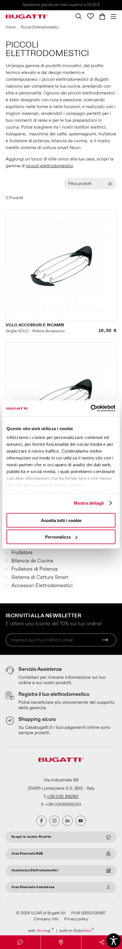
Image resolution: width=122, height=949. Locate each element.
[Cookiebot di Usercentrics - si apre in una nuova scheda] (90, 408)
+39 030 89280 (63, 796)
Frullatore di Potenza (34, 569)
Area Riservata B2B (27, 853)
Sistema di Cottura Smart (39, 577)
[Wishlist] (90, 16)
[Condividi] (101, 942)
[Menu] (112, 16)
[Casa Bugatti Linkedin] (67, 821)
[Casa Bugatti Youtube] (80, 821)
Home (11, 27)
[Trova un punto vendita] (61, 942)
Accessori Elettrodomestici (42, 585)
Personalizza (58, 537)
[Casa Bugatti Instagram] (54, 821)
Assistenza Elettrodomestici (34, 870)
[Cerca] (78, 16)
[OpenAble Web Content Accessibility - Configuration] (113, 940)
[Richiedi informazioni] (20, 942)
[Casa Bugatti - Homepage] (27, 16)
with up (41, 930)
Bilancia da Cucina (32, 561)
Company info (46, 919)
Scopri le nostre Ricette (31, 837)
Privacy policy (76, 919)
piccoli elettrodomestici (49, 166)
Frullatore (22, 552)
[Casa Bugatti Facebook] (41, 821)
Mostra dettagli (89, 503)
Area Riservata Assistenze (33, 887)
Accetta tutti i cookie (61, 520)
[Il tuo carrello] (102, 16)
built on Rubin (77, 930)
